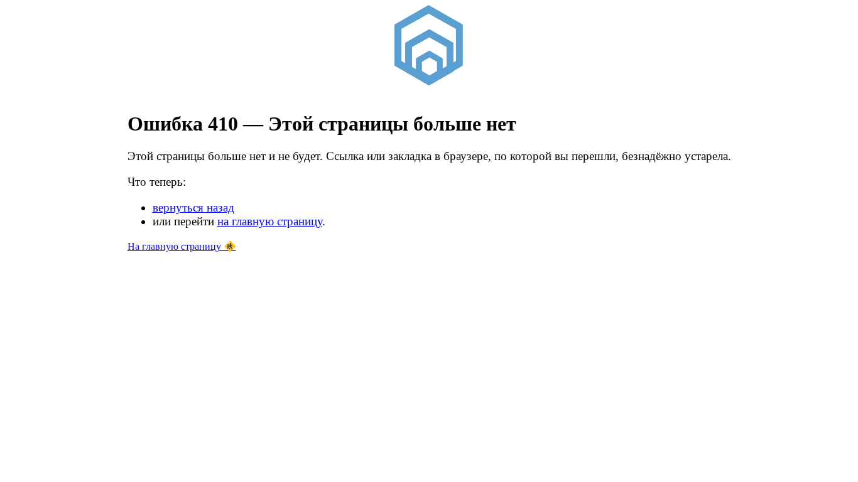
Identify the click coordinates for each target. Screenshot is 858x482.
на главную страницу (269, 221)
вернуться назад (193, 207)
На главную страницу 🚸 (182, 246)
